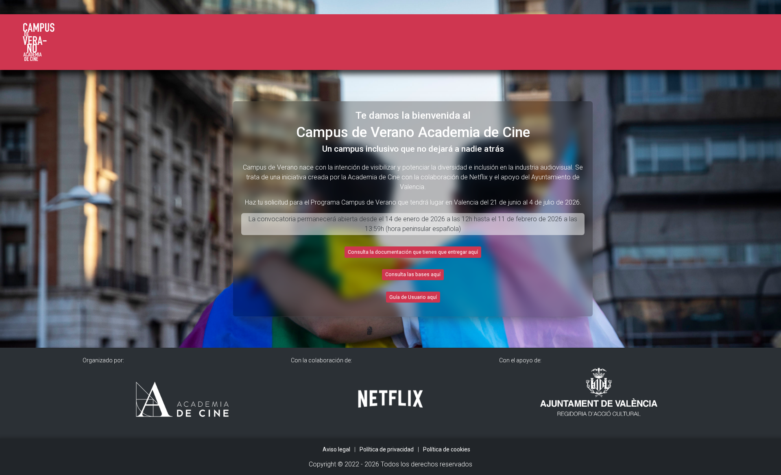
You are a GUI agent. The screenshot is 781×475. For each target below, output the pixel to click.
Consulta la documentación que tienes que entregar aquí (413, 252)
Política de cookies (446, 449)
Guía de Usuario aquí (413, 297)
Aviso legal (336, 449)
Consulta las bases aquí (413, 274)
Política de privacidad (387, 449)
